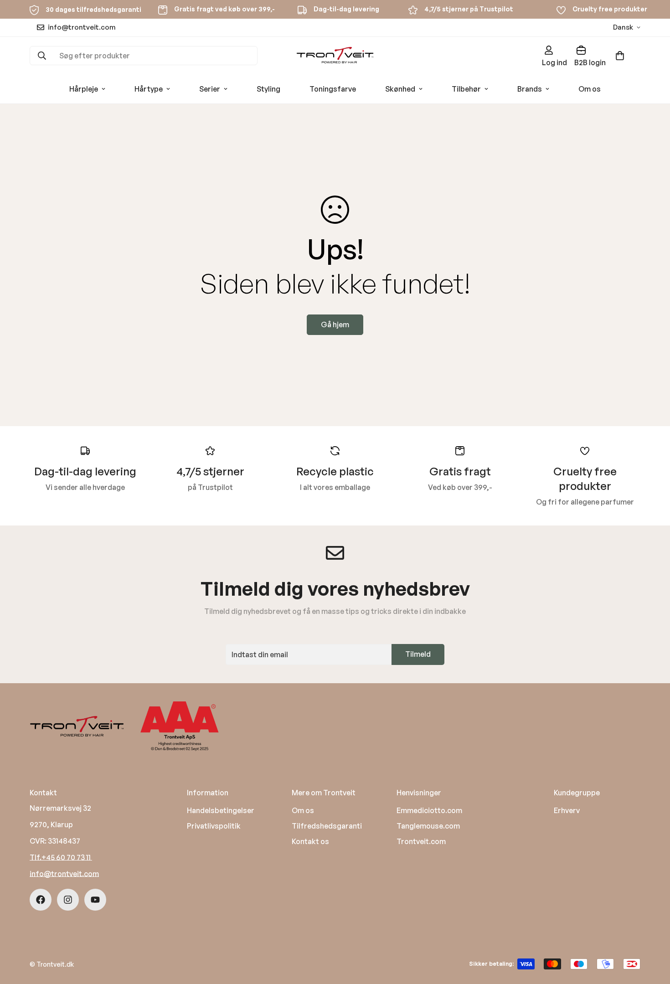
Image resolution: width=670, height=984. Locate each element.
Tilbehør (466, 88)
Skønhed (400, 88)
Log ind (554, 62)
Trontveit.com (421, 841)
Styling (268, 88)
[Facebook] (41, 900)
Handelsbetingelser (220, 810)
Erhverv (567, 810)
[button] (619, 55)
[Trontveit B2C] (335, 55)
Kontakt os (310, 841)
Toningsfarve (332, 88)
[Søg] (42, 56)
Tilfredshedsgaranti (327, 825)
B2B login (590, 62)
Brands (529, 88)
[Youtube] (95, 900)
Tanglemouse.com (428, 825)
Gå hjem (335, 324)
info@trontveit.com (64, 873)
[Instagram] (68, 900)
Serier (209, 88)
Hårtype (148, 88)
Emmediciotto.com (429, 810)
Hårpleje (83, 88)
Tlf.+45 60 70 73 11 (61, 857)
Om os (589, 88)
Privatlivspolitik (214, 825)
